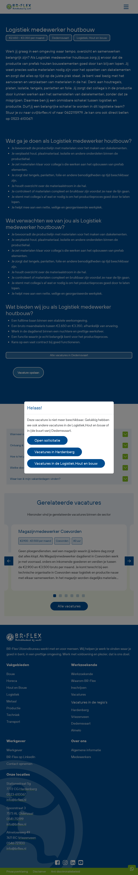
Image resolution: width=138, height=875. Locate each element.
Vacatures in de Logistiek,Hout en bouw (66, 463)
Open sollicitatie (47, 440)
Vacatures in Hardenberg (54, 452)
